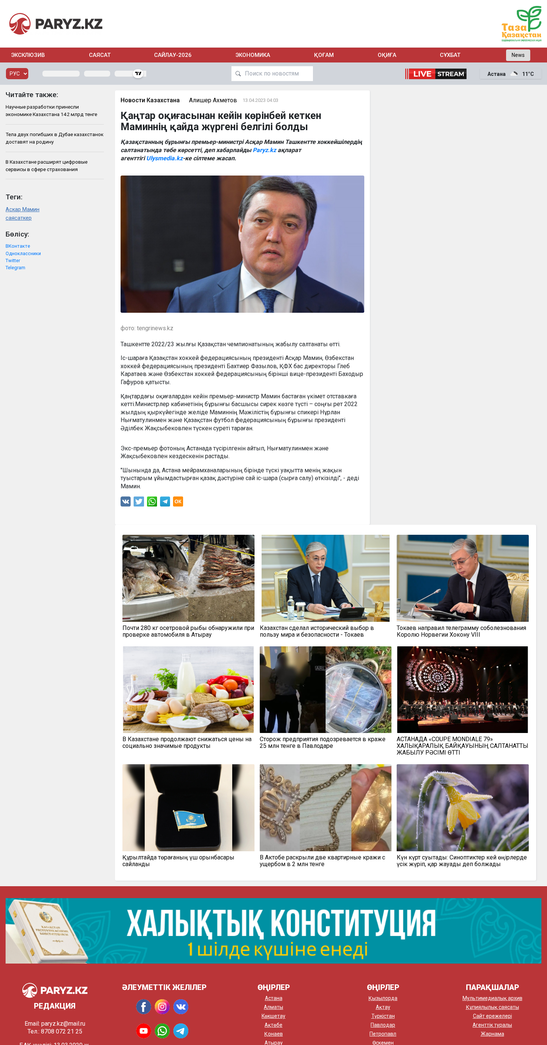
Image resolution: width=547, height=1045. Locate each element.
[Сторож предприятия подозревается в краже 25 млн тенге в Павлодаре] (326, 689)
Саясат (100, 55)
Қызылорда (382, 998)
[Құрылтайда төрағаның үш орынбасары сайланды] (188, 807)
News (518, 55)
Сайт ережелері (492, 1016)
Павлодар (383, 1025)
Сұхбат (450, 55)
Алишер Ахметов (213, 100)
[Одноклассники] (178, 503)
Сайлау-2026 (173, 55)
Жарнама (492, 1034)
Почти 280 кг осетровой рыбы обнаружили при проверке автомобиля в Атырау (188, 631)
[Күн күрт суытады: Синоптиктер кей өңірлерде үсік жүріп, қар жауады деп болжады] (463, 807)
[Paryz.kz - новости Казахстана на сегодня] (55, 23)
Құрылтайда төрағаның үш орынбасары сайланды (178, 861)
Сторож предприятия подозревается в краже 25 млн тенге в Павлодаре (323, 742)
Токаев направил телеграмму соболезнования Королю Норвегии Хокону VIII (461, 631)
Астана (273, 998)
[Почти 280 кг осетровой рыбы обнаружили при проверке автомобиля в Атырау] (188, 578)
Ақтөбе (273, 1025)
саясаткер (19, 218)
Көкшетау (273, 1016)
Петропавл (383, 1034)
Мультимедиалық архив (492, 998)
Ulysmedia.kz (164, 158)
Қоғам (324, 55)
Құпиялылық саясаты (492, 1007)
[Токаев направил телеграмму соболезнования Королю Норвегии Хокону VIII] (463, 578)
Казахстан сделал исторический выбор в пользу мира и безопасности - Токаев (317, 631)
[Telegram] (165, 503)
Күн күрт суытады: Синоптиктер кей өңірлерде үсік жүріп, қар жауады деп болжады (462, 861)
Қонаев (273, 1034)
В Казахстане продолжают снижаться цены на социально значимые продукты (187, 742)
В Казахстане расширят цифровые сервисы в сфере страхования (46, 165)
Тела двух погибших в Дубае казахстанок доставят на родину (54, 138)
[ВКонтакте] (126, 503)
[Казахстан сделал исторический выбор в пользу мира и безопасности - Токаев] (326, 578)
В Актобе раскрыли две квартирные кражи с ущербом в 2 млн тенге (322, 861)
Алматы (273, 1007)
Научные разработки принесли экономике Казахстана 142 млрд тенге (51, 110)
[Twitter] (139, 503)
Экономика (253, 55)
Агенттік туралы (492, 1025)
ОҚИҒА (387, 55)
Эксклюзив (28, 55)
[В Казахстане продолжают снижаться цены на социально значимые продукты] (188, 689)
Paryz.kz (265, 150)
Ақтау (383, 1007)
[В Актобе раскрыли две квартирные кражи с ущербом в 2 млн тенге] (326, 807)
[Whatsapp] (152, 503)
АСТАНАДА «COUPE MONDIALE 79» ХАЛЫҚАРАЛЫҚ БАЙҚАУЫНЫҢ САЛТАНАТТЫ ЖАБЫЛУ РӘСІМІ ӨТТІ (462, 746)
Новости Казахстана (150, 100)
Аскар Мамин (22, 209)
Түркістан (383, 1016)
